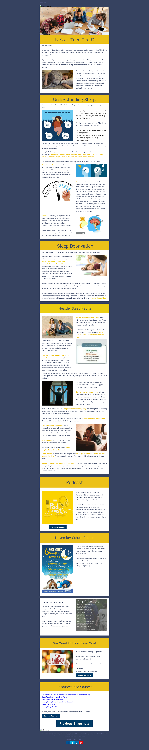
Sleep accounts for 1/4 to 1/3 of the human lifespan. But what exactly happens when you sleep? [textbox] (72, 106)
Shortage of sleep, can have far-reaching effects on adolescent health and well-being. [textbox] (71, 252)
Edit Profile (82, 736)
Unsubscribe (75, 736)
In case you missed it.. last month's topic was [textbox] (66, 703)
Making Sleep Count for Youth (52, 707)
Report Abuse (67, 736)
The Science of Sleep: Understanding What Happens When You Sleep (66, 694)
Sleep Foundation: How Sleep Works (54, 697)
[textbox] (91, 125)
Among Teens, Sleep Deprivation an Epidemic (57, 702)
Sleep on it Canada (48, 704)
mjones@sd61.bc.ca (51, 733)
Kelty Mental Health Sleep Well (52, 699)
